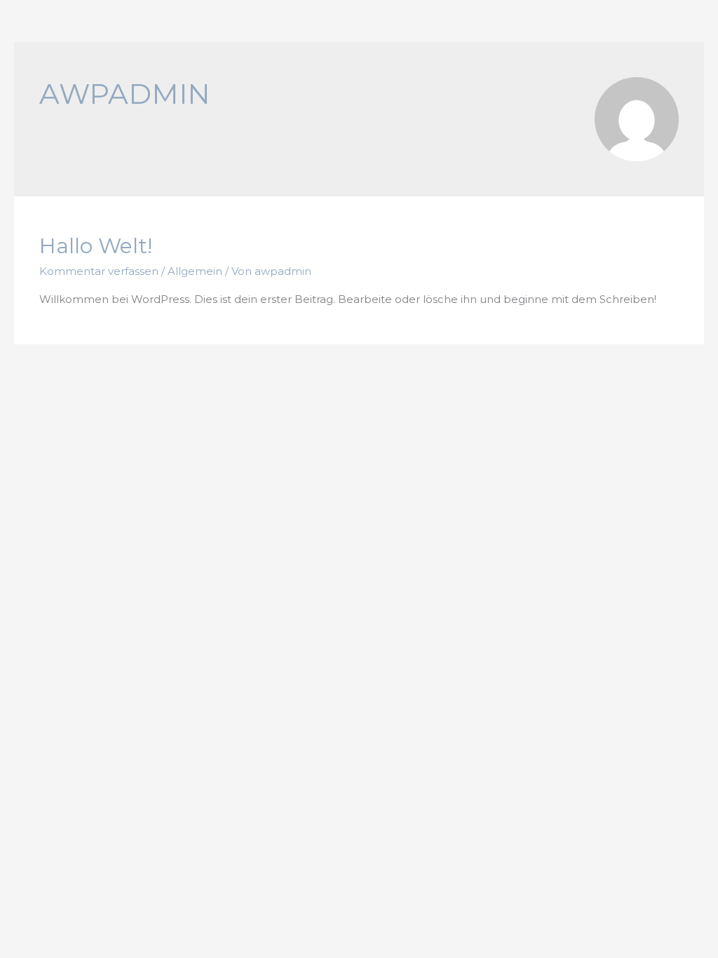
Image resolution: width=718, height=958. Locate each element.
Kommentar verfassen (98, 271)
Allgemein (195, 271)
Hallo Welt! (95, 246)
